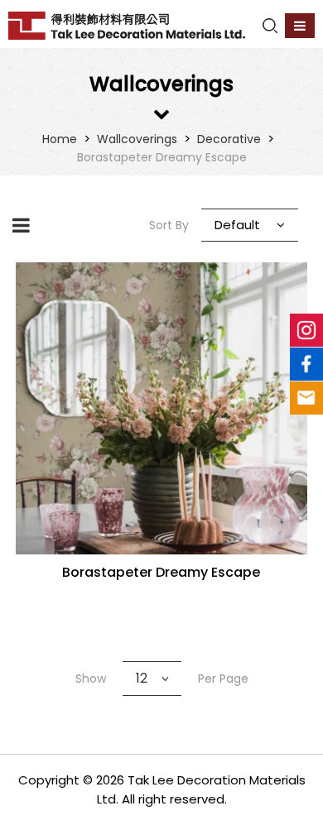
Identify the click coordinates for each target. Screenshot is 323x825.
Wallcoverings (137, 139)
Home (59, 139)
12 (141, 678)
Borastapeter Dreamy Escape (162, 157)
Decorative (229, 139)
